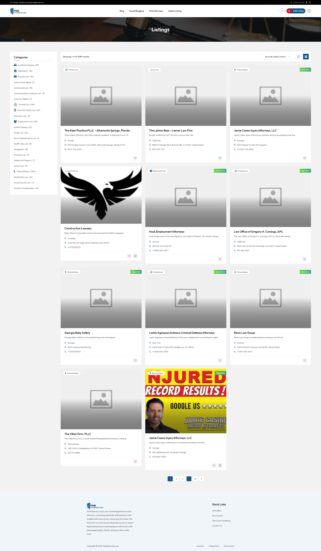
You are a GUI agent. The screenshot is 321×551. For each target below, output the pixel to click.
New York (156, 343)
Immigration (21, 149)
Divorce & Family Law (28, 110)
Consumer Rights (23, 99)
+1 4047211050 (74, 351)
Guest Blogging (136, 11)
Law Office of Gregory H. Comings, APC (258, 231)
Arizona (155, 241)
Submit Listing (174, 11)
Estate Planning (23, 127)
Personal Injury (242, 70)
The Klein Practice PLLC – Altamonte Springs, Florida (97, 130)
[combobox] (276, 56)
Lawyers (200, 546)
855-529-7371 (158, 149)
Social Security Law (24, 182)
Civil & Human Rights (24, 82)
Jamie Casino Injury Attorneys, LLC (255, 130)
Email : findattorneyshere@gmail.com (29, 2)
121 (195, 479)
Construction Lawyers (78, 228)
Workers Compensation (26, 188)
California (156, 140)
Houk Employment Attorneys (166, 231)
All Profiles (216, 510)
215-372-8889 (74, 452)
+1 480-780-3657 (244, 351)
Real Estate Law (23, 177)
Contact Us (217, 525)
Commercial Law (71, 171)
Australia (71, 238)
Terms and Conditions (221, 520)
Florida (71, 140)
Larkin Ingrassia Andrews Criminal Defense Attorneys (182, 333)
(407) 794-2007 (75, 149)
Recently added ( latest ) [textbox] (275, 56)
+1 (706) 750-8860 (245, 149)
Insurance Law (21, 155)
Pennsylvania (73, 444)
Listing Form (214, 546)
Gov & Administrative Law (26, 138)
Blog (122, 11)
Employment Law (159, 171)
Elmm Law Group (244, 333)
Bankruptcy (25, 71)
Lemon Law (154, 70)
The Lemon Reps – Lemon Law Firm (171, 130)
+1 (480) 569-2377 (160, 250)
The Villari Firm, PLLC (77, 434)
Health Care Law (23, 144)
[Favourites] (135, 158)
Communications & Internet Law (29, 93)
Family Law (21, 132)
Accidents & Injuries (28, 65)
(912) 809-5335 (159, 456)
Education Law (22, 116)
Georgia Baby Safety (77, 333)
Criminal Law (73, 70)
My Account (217, 515)
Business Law (26, 76)
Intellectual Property (24, 160)
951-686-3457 (243, 250)
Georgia (240, 140)
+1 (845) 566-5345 (160, 351)
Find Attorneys (156, 11)
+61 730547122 (74, 247)
